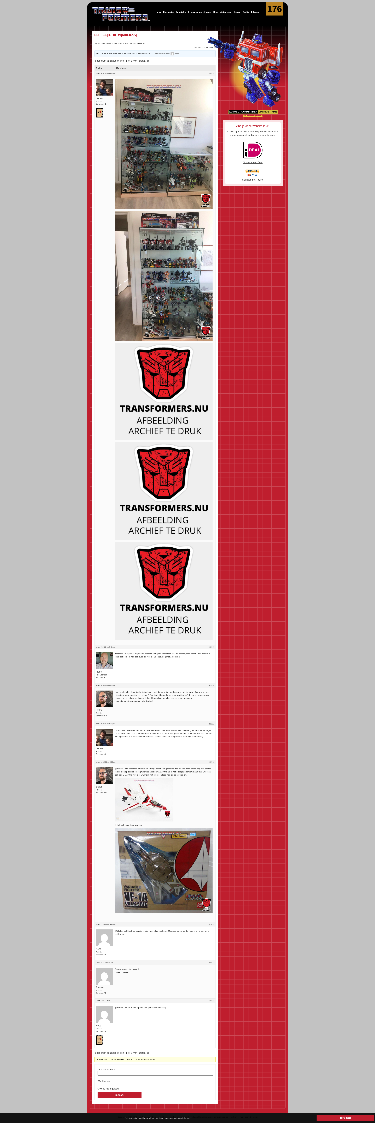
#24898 (211, 685)
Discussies (168, 12)
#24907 (211, 723)
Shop (215, 12)
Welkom (97, 43)
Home (158, 12)
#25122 (211, 924)
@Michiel (119, 768)
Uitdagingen (226, 12)
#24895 (211, 647)
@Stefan (119, 931)
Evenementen (195, 12)
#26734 (211, 962)
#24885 (211, 73)
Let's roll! (345, 1118)
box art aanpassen (252, 115)
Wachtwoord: (104, 1081)
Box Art (237, 12)
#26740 (211, 1001)
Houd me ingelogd (109, 1088)
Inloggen (255, 12)
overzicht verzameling (207, 48)
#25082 (211, 762)
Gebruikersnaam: (106, 1069)
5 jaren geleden (159, 53)
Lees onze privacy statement (177, 1118)
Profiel (246, 12)
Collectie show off (119, 43)
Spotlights (181, 12)
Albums (207, 12)
